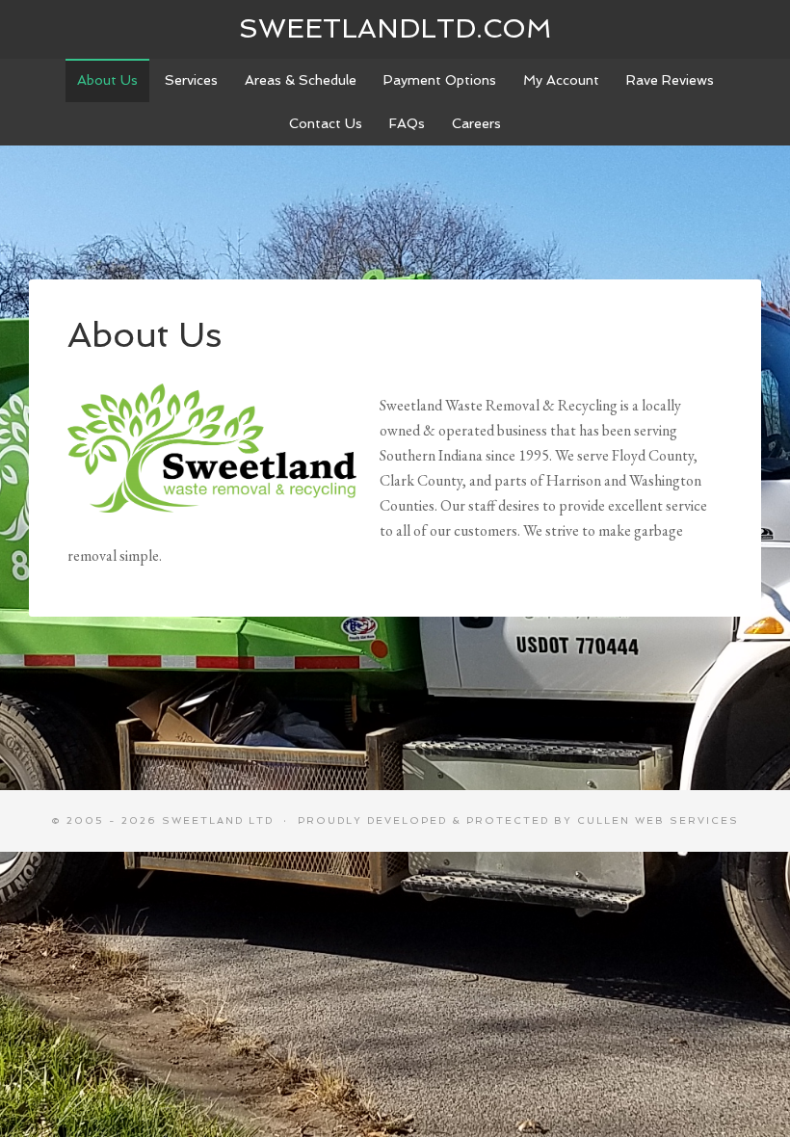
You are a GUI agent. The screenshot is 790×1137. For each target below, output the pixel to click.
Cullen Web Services (658, 820)
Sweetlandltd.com (395, 28)
